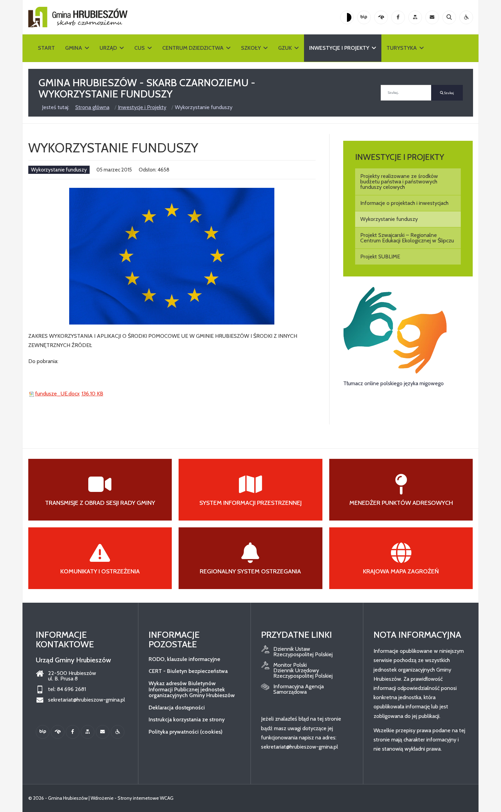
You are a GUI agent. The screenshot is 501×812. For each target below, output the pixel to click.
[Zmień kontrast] (347, 17)
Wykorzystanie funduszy (59, 170)
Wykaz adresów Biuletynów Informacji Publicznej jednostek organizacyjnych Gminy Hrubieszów (192, 689)
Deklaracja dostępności (177, 707)
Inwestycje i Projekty (339, 48)
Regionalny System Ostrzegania (250, 571)
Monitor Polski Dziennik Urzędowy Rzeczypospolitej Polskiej (303, 670)
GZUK (285, 48)
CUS (139, 48)
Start (46, 48)
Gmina (73, 48)
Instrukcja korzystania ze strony (187, 719)
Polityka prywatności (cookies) (186, 731)
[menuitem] (408, 181)
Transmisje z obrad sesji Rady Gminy (100, 503)
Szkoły (251, 48)
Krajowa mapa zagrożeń (401, 571)
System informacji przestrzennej (250, 503)
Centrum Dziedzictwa (193, 48)
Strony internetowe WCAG (145, 798)
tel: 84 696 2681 (67, 689)
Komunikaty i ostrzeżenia (100, 571)
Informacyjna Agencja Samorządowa (298, 689)
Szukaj (448, 93)
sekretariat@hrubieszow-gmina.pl (86, 700)
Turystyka (401, 48)
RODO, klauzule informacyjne (184, 659)
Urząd (108, 48)
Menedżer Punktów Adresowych (401, 503)
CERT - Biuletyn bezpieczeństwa (188, 671)
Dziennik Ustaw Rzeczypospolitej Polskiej (303, 651)
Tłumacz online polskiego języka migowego (393, 383)
